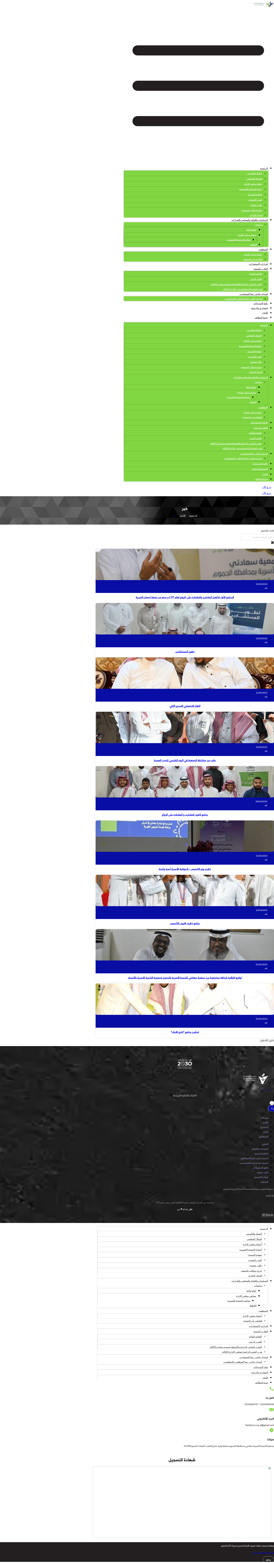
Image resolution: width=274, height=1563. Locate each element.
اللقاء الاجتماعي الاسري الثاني (184, 706)
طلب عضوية (256, 205)
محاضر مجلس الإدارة (247, 235)
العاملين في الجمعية (253, 259)
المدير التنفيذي (255, 200)
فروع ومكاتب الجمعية (252, 210)
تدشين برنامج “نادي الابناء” (185, 1032)
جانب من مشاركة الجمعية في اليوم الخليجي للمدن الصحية (185, 760)
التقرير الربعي (256, 279)
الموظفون (263, 249)
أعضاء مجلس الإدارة (253, 184)
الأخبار (183, 515)
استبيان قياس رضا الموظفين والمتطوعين (244, 299)
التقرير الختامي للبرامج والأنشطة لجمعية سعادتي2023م (236, 284)
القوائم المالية (255, 274)
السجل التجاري (256, 215)
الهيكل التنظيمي (254, 179)
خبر (266, 587)
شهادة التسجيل (255, 195)
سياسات (259, 225)
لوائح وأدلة (251, 230)
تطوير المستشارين (184, 651)
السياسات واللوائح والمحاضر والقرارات (249, 220)
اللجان (265, 313)
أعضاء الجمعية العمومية (250, 189)
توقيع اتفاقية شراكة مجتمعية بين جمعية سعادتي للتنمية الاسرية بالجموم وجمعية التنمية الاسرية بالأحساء (185, 977)
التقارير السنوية (260, 269)
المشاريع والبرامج (259, 308)
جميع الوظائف (261, 317)
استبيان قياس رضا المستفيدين (253, 294)
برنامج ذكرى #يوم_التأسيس (185, 923)
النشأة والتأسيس (254, 173)
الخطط (253, 245)
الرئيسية (264, 168)
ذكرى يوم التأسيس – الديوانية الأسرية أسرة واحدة (185, 869)
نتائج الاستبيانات (260, 303)
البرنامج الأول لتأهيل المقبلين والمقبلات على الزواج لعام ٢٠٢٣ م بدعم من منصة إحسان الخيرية (185, 597)
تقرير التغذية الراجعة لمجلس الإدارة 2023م (243, 289)
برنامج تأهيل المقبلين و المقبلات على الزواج (185, 814)
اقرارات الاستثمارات (258, 264)
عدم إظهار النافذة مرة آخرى (263, 1552)
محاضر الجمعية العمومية (239, 240)
